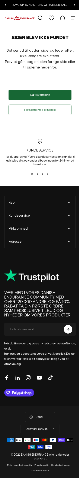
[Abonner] (65, 328)
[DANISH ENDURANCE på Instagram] (28, 377)
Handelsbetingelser (59, 464)
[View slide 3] (42, 174)
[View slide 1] (32, 174)
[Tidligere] (6, 5)
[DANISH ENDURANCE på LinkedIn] (17, 377)
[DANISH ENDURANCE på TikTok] (50, 377)
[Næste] (74, 5)
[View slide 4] (47, 174)
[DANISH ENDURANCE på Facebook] (6, 377)
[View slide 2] (37, 174)
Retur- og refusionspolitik (18, 464)
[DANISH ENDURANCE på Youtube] (39, 377)
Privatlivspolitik (40, 464)
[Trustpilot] (29, 275)
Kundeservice (40, 150)
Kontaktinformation (38, 470)
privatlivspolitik (55, 353)
